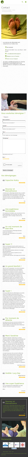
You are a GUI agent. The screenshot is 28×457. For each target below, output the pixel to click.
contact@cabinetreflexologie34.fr (14, 53)
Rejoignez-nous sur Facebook (13, 56)
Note (4, 157)
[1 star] (3, 159)
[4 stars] (7, 159)
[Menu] (25, 2)
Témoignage (5, 138)
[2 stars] (4, 159)
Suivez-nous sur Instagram (12, 58)
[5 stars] (8, 159)
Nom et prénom (6, 119)
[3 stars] (6, 159)
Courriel (4, 125)
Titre (4, 132)
